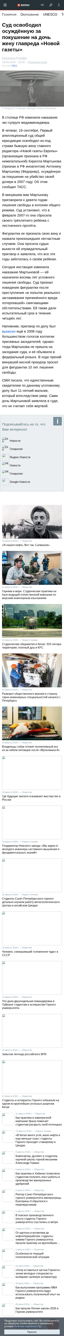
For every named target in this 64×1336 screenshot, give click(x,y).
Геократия (9, 14)
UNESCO (50, 14)
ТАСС (14, 66)
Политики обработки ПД (27, 1326)
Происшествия (37, 62)
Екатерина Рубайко (14, 58)
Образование (29, 14)
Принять (32, 1332)
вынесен (9, 331)
